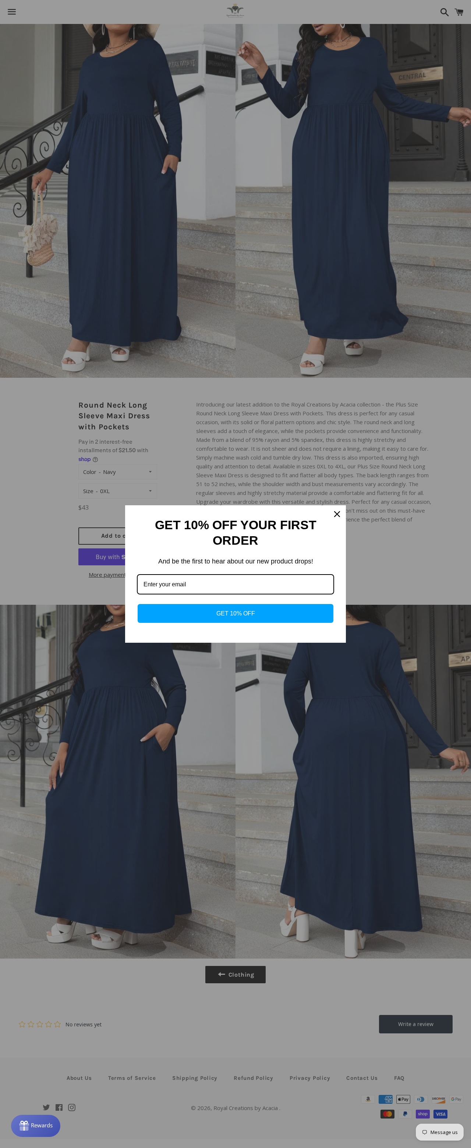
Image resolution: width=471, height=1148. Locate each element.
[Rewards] (35, 1126)
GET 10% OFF (235, 613)
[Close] (337, 514)
